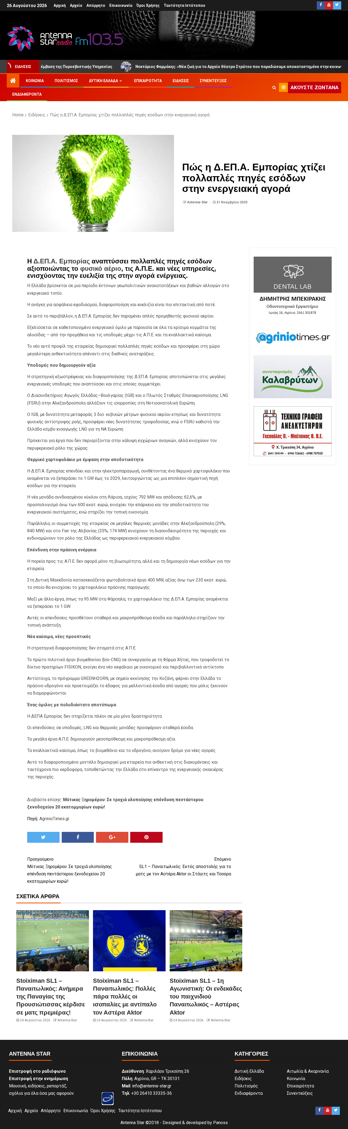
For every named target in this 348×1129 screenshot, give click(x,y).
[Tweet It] (43, 837)
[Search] (274, 87)
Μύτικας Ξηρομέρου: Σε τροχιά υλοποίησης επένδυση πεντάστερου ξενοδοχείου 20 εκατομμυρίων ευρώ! (69, 870)
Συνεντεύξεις (213, 81)
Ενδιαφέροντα (27, 94)
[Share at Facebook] (78, 837)
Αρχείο (76, 5)
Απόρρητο (95, 5)
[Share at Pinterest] (146, 837)
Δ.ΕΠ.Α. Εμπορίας (61, 261)
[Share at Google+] (112, 837)
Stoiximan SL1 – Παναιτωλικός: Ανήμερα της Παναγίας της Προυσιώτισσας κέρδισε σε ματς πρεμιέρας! (50, 996)
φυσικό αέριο (100, 268)
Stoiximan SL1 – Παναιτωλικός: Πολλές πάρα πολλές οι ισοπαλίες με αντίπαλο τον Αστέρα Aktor (125, 996)
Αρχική (60, 5)
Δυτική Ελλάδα (103, 81)
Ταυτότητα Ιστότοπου (184, 5)
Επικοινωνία (120, 5)
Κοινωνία (35, 81)
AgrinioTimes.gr (54, 818)
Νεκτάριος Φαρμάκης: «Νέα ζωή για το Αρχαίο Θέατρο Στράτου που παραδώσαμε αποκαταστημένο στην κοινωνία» (206, 66)
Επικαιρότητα (148, 81)
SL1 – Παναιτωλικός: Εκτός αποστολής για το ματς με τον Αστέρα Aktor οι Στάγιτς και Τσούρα (183, 866)
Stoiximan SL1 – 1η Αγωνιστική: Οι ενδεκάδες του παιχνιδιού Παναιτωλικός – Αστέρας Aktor (206, 996)
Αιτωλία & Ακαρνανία (308, 1071)
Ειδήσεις (181, 81)
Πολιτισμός (66, 81)
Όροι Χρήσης (148, 5)
